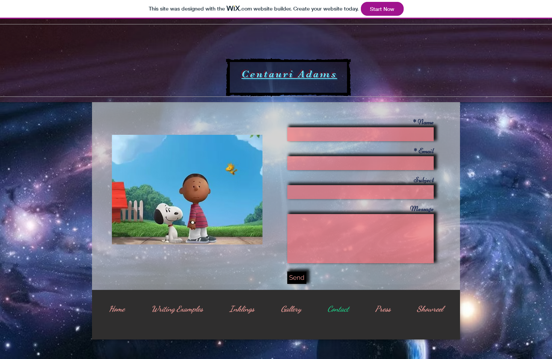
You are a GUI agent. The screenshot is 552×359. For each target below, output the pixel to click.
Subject (424, 179)
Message (422, 208)
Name (426, 121)
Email (426, 150)
